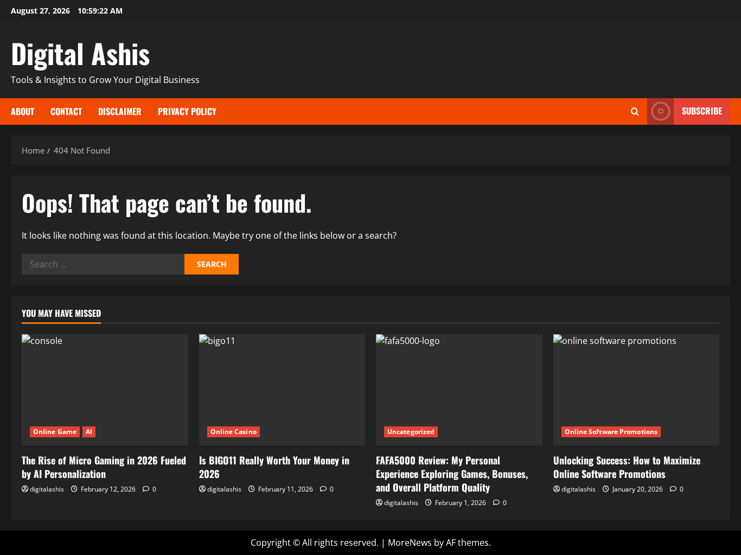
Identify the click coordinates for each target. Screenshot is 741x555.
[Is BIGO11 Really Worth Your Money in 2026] (282, 389)
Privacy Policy (187, 111)
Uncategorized (411, 431)
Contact (66, 111)
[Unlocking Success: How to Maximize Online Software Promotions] (636, 389)
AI (89, 431)
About (22, 111)
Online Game (54, 431)
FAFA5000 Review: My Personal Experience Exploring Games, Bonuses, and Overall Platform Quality (452, 473)
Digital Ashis (80, 53)
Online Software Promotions (611, 431)
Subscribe (702, 110)
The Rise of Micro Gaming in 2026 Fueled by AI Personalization (104, 467)
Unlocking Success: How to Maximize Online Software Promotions (626, 467)
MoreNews (410, 542)
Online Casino (233, 431)
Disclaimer (120, 111)
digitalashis (47, 489)
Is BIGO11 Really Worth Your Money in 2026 (274, 467)
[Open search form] (635, 111)
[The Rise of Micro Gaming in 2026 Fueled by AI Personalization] (105, 389)
